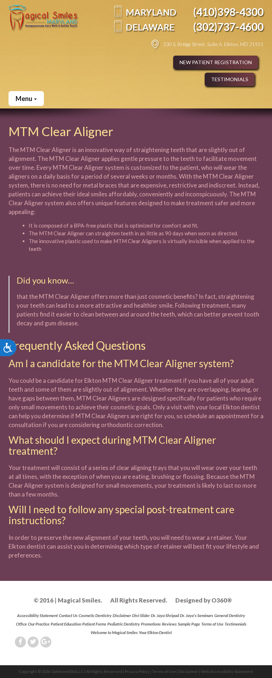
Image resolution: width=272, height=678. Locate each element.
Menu (24, 98)
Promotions (151, 624)
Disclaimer (122, 615)
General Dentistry (229, 615)
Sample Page (189, 624)
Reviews (169, 624)
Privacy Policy (137, 671)
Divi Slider (141, 615)
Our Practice (39, 624)
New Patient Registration (216, 62)
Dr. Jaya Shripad (165, 615)
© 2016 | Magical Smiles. (68, 600)
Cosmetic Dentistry (95, 615)
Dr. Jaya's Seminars (196, 615)
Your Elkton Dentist (155, 632)
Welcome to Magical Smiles (114, 632)
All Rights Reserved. (138, 600)
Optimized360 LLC (67, 671)
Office (21, 624)
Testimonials (229, 79)
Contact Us (68, 615)
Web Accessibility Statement (227, 671)
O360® (221, 600)
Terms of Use (212, 624)
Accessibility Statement (37, 615)
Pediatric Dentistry (123, 624)
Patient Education (66, 624)
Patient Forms (94, 624)
